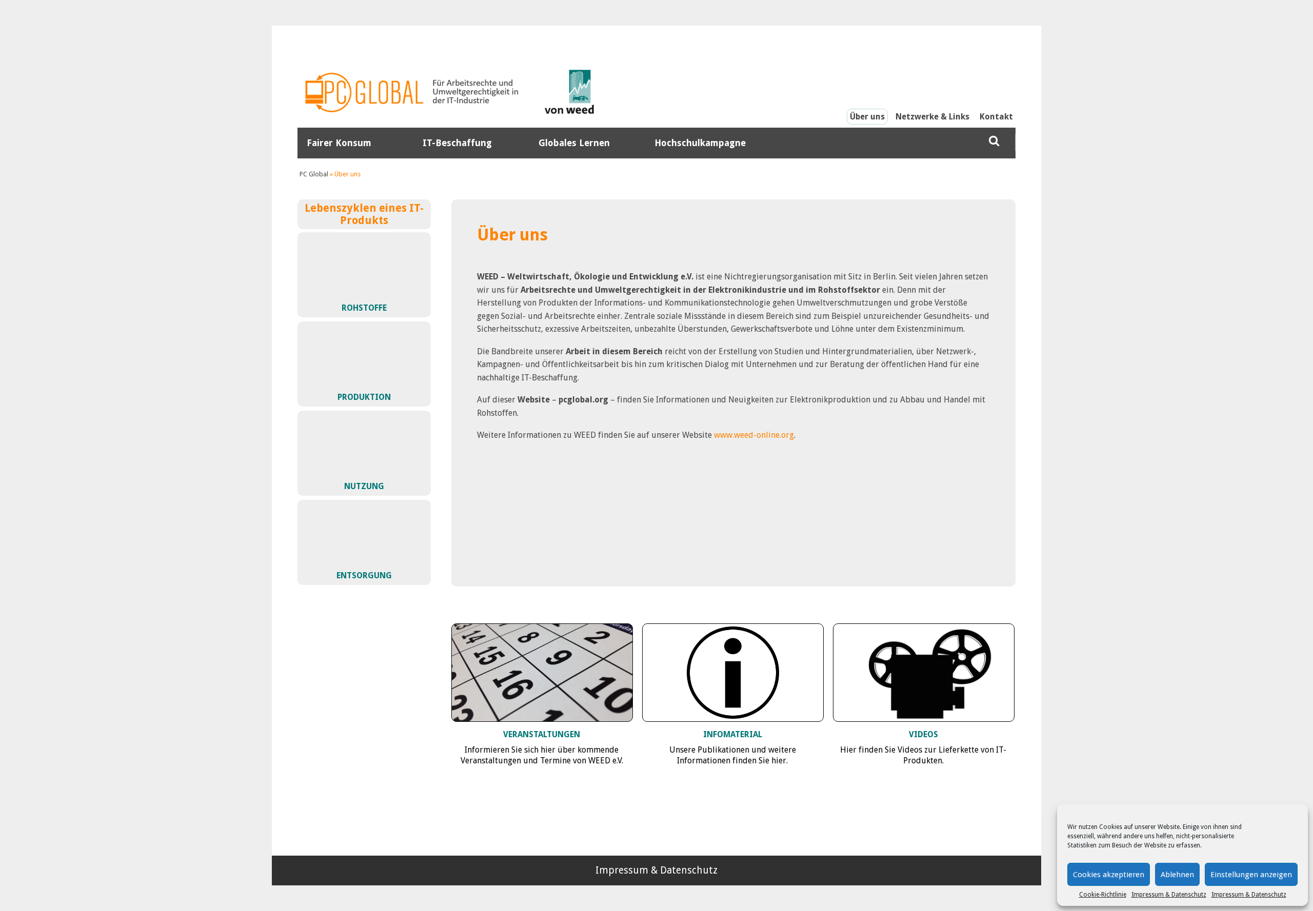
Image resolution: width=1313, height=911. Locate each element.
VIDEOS (923, 734)
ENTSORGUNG (364, 575)
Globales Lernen (574, 143)
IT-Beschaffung (457, 143)
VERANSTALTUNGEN (541, 734)
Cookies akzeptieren (1108, 874)
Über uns (867, 117)
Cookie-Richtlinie (1102, 894)
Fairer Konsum (339, 143)
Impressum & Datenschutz (1168, 894)
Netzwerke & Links (932, 117)
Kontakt (996, 117)
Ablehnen (1177, 874)
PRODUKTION (364, 397)
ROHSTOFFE (364, 308)
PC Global (314, 174)
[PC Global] (412, 92)
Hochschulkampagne (700, 143)
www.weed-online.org (753, 435)
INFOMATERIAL (732, 734)
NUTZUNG (364, 486)
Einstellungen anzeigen (1251, 874)
